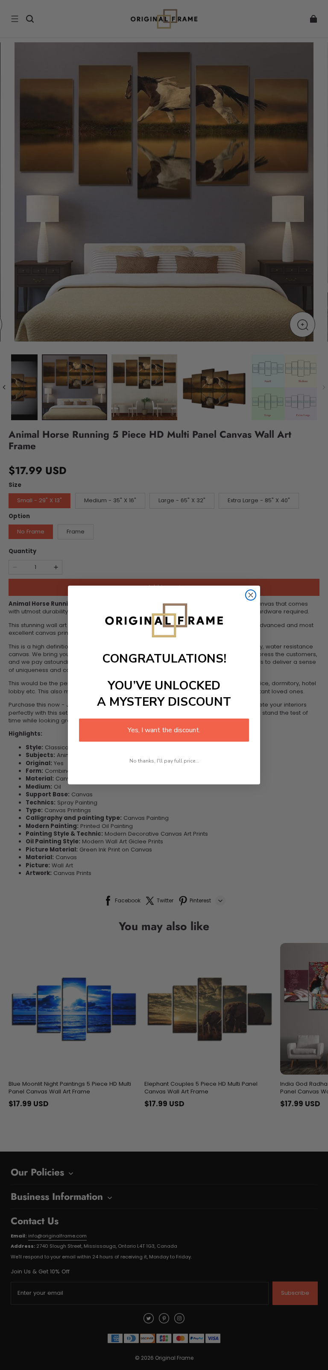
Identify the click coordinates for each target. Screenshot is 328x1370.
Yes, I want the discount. (164, 730)
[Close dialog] (251, 595)
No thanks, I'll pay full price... (164, 760)
